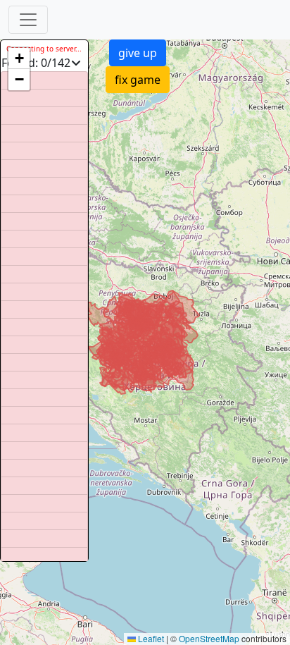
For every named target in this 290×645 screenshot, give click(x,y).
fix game (137, 79)
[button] (19, 58)
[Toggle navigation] (28, 20)
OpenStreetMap (209, 638)
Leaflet (150, 638)
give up (137, 53)
